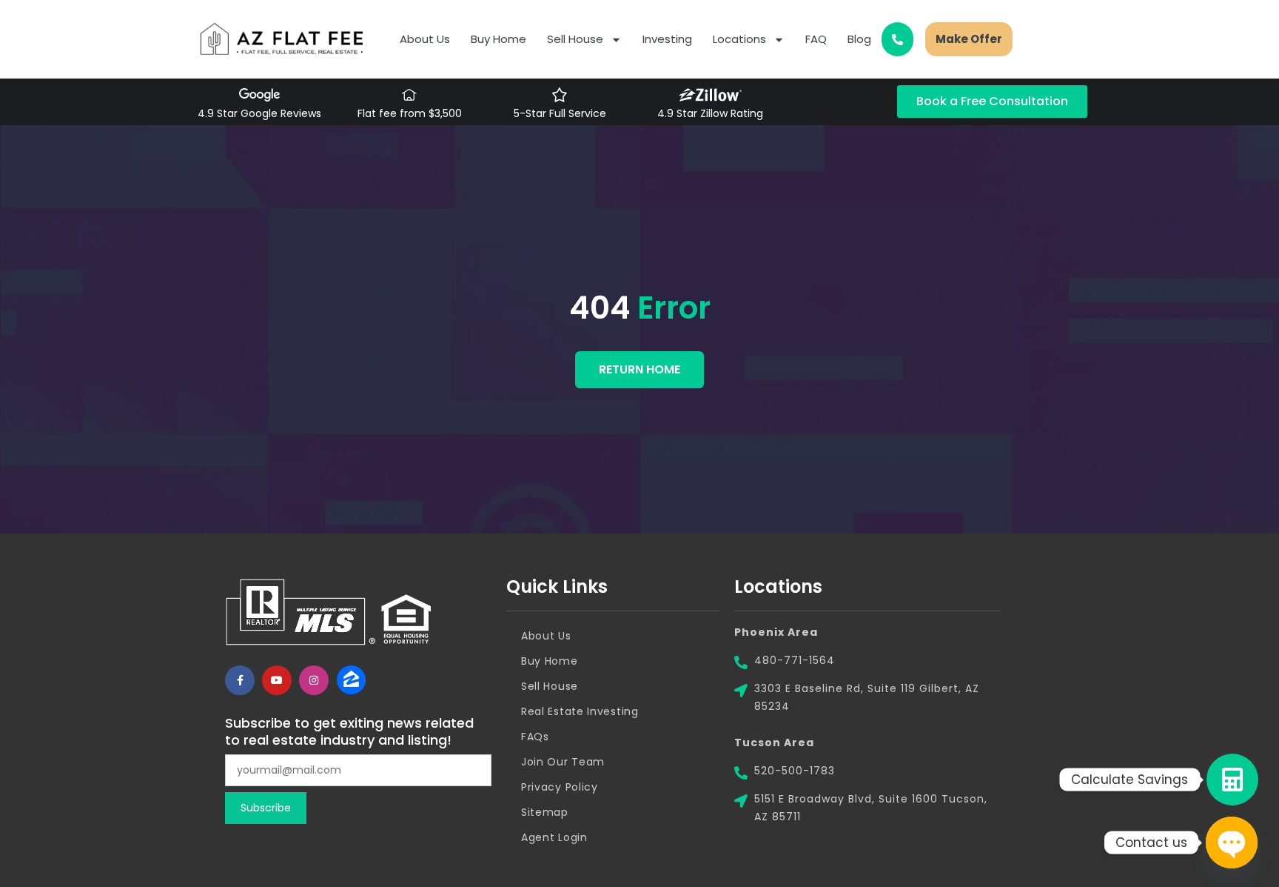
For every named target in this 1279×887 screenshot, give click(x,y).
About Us (425, 39)
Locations (739, 39)
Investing (667, 39)
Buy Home (498, 39)
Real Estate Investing (580, 711)
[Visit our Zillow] (351, 680)
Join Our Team (563, 761)
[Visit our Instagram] (314, 680)
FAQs (535, 736)
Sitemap (544, 812)
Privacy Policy (559, 787)
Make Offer (969, 39)
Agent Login (554, 837)
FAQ (816, 39)
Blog (859, 39)
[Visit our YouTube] (277, 680)
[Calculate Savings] (1232, 779)
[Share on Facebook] (240, 680)
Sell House (575, 39)
